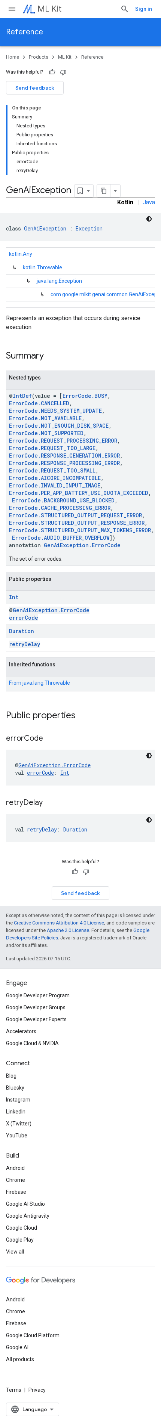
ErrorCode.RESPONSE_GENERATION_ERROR (64, 455)
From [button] (39, 683)
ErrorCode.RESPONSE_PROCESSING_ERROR (64, 463)
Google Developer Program (38, 995)
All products (20, 1359)
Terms (13, 1390)
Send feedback (34, 87)
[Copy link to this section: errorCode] (50, 738)
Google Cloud (21, 1228)
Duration (21, 631)
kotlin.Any (20, 254)
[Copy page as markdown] (103, 191)
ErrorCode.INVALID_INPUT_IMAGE (54, 485)
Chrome (15, 1180)
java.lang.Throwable (46, 683)
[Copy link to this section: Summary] (51, 356)
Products (38, 57)
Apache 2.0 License (68, 930)
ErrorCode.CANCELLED (39, 403)
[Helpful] (52, 72)
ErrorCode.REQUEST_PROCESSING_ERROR (63, 440)
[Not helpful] (63, 72)
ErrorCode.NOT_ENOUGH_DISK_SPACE (59, 425)
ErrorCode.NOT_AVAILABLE (45, 418)
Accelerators (21, 1031)
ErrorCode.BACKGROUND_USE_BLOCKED (63, 500)
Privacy (37, 1390)
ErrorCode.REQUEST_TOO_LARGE (52, 448)
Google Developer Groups (36, 1007)
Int (13, 597)
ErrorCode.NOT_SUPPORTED (46, 433)
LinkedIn (15, 1112)
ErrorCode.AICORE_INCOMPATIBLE (55, 477)
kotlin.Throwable (42, 267)
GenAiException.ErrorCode (82, 545)
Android (15, 1168)
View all (15, 1252)
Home (12, 57)
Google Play (20, 1240)
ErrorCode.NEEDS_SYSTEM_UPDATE (55, 410)
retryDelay (24, 644)
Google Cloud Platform (33, 1335)
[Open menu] (11, 9)
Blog (11, 1076)
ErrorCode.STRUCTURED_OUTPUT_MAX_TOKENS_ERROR (80, 530)
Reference (24, 32)
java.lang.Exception (59, 281)
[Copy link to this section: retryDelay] (50, 803)
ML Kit (49, 9)
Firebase (16, 1192)
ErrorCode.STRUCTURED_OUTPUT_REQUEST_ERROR (75, 515)
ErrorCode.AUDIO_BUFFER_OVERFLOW (60, 537)
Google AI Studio (25, 1204)
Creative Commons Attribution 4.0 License (59, 923)
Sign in (143, 9)
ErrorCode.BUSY (85, 395)
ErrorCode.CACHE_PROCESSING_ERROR (59, 507)
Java (149, 202)
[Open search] (124, 8)
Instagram (18, 1100)
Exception (89, 228)
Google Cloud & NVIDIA (32, 1043)
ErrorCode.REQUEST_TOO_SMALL (52, 470)
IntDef (22, 395)
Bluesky (15, 1088)
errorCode (23, 617)
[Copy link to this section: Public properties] (83, 716)
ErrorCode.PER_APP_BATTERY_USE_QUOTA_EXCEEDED (78, 492)
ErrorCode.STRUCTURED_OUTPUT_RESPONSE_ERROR (77, 522)
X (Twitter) (18, 1124)
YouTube (16, 1136)
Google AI (17, 1347)
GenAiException (45, 228)
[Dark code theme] (149, 219)
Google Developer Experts (36, 1019)
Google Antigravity (27, 1216)
